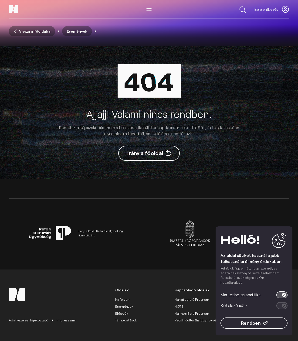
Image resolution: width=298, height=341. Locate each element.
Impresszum (66, 320)
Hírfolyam (123, 299)
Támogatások (126, 320)
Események (124, 306)
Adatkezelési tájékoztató (28, 320)
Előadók (121, 313)
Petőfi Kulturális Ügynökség (196, 320)
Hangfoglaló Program (192, 299)
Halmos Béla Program (192, 313)
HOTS (179, 306)
